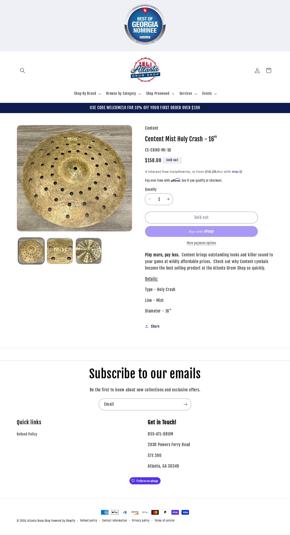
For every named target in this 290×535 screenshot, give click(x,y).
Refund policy (88, 520)
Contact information (114, 520)
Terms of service (165, 520)
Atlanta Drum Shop (38, 521)
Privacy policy (141, 520)
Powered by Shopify (63, 521)
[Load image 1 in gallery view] (31, 251)
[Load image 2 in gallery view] (60, 251)
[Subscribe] (185, 404)
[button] (22, 70)
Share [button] (155, 326)
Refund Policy (27, 434)
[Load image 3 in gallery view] (89, 251)
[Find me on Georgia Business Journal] (145, 47)
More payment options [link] (201, 243)
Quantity (150, 189)
